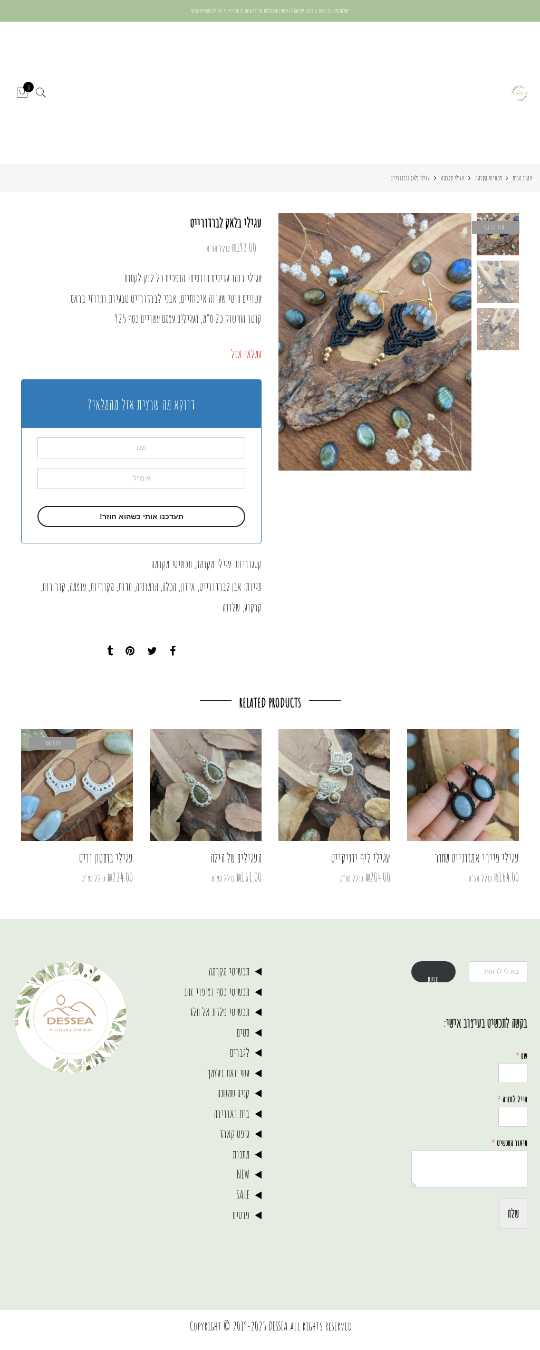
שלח (513, 1213)
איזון (187, 586)
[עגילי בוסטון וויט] (77, 785)
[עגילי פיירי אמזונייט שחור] (463, 785)
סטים (243, 1032)
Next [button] (296, 342)
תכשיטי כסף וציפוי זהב (216, 991)
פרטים (241, 1215)
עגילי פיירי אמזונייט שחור (477, 858)
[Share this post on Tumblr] (110, 651)
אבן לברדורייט (220, 586)
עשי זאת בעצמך (228, 1073)
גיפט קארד (234, 1133)
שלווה (231, 607)
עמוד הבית (522, 178)
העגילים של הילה (236, 858)
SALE (242, 1195)
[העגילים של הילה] (206, 785)
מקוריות (102, 586)
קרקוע (253, 607)
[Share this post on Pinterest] (130, 651)
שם (521, 1055)
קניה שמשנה (233, 1093)
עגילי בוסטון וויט (106, 858)
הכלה (169, 586)
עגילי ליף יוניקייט (360, 858)
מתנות (241, 1154)
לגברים (239, 1052)
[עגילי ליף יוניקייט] (334, 785)
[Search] (41, 93)
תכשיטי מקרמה (488, 178)
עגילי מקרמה (452, 178)
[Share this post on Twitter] (152, 651)
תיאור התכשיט (509, 1142)
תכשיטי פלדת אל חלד (219, 1011)
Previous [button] (446, 342)
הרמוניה (147, 586)
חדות (125, 586)
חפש (433, 977)
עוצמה (78, 586)
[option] (374, 342)
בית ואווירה (231, 1113)
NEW (243, 1174)
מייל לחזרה (512, 1099)
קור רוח (54, 586)
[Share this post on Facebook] (173, 651)
